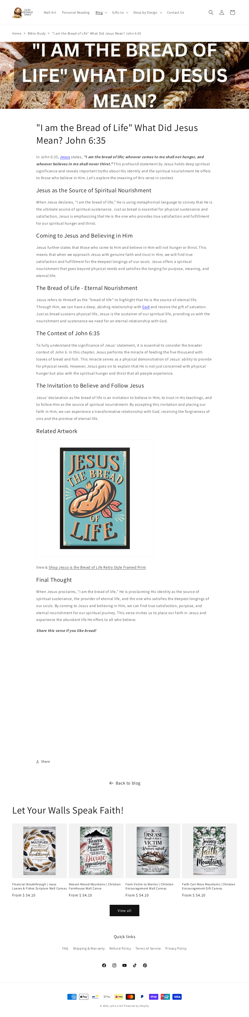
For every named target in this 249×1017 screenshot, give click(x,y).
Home (16, 33)
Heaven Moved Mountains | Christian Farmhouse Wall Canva (95, 886)
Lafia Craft (117, 1006)
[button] (101, 12)
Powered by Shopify (136, 1006)
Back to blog (128, 783)
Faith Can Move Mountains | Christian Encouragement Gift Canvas (208, 886)
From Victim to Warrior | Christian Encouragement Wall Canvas (149, 886)
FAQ (65, 948)
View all (125, 910)
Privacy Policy (176, 948)
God (146, 306)
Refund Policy (120, 948)
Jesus (65, 156)
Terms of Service (148, 948)
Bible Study (37, 33)
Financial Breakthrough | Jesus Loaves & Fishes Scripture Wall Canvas (39, 886)
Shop (97, 567)
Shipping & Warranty (89, 948)
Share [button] (45, 761)
